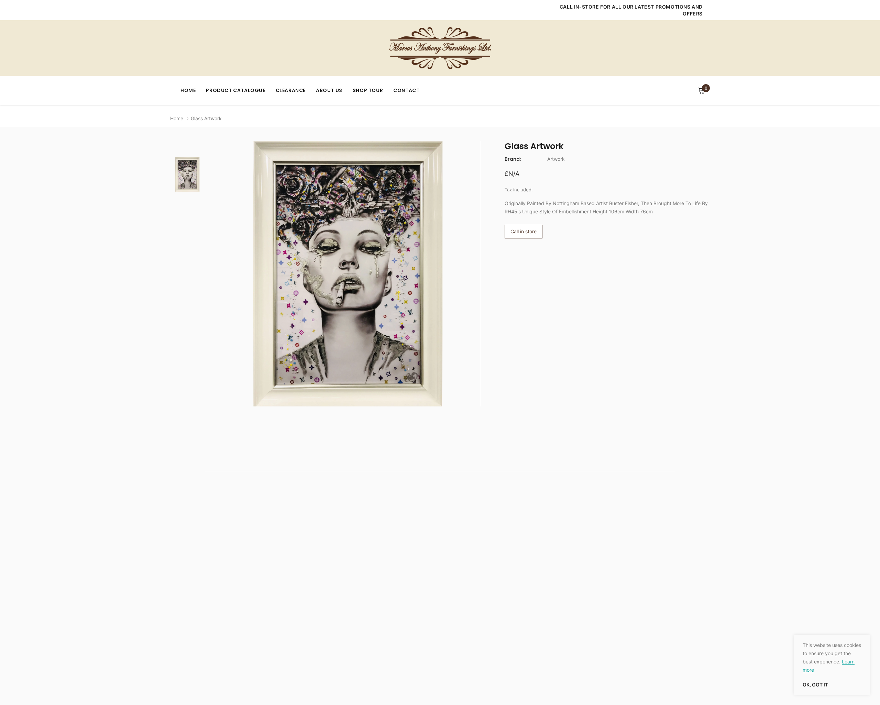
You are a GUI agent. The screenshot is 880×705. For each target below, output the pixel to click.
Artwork (556, 159)
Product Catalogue (235, 90)
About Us (329, 90)
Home (188, 90)
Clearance (291, 90)
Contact (406, 90)
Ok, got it (815, 684)
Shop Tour (368, 90)
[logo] (440, 48)
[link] (187, 174)
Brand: (513, 159)
